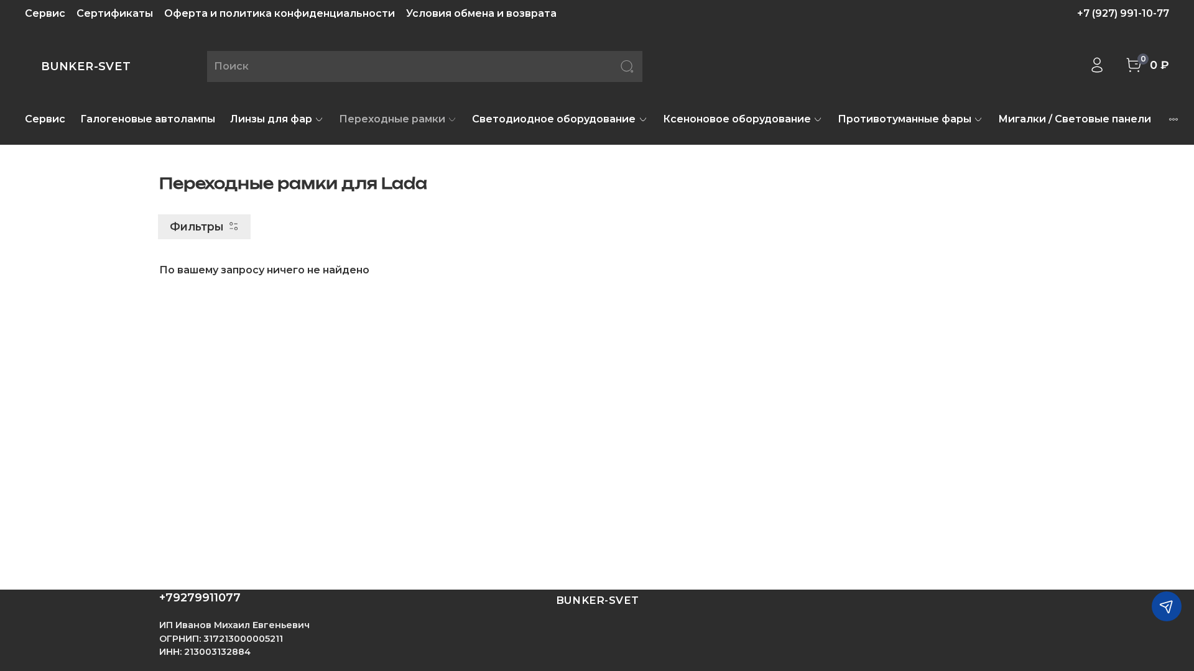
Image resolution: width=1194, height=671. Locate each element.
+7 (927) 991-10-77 (1123, 13)
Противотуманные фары (904, 119)
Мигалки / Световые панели (1074, 119)
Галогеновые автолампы (147, 119)
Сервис (45, 13)
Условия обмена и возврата (481, 13)
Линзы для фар (271, 119)
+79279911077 (200, 598)
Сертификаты (114, 13)
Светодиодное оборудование (554, 119)
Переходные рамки (392, 119)
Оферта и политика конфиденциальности (279, 13)
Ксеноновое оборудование (737, 119)
